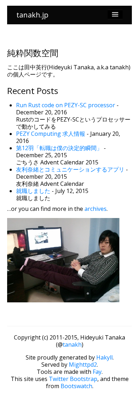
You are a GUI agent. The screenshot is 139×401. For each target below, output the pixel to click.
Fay (97, 372)
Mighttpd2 (83, 364)
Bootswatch (76, 386)
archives (95, 209)
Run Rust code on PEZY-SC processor (65, 105)
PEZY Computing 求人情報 (50, 134)
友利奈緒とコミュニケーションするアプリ (70, 169)
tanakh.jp (32, 15)
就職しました (33, 191)
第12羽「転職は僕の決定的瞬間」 (59, 148)
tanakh (72, 344)
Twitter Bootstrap (73, 379)
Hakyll (104, 357)
